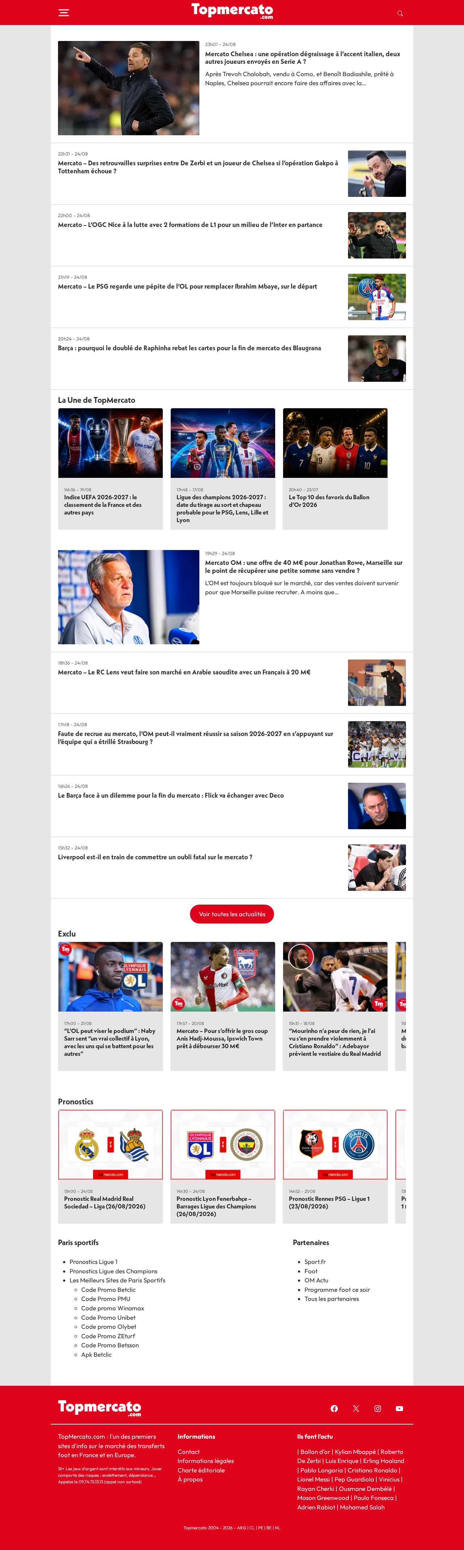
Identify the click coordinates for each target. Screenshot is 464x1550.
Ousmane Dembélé (365, 1488)
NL (278, 1527)
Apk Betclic (96, 1354)
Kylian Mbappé (355, 1451)
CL (252, 1527)
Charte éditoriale (201, 1469)
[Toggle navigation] (64, 12)
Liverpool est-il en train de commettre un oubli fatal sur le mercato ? (155, 857)
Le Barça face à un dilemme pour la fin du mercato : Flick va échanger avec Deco (171, 795)
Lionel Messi (313, 1479)
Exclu (67, 934)
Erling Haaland (383, 1460)
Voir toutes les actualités (232, 914)
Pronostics (76, 1101)
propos (192, 1479)
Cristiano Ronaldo (372, 1469)
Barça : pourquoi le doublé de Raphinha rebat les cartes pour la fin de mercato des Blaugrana (189, 348)
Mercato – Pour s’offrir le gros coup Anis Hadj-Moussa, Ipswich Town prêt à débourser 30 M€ (222, 1038)
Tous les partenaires (331, 1298)
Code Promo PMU (105, 1298)
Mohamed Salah (362, 1506)
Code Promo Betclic (108, 1289)
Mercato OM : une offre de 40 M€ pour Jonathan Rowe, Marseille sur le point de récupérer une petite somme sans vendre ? (303, 566)
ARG (241, 1527)
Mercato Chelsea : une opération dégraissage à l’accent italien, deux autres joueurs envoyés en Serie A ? (302, 58)
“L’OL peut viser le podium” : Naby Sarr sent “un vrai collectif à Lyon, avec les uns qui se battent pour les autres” (110, 1042)
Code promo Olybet (108, 1326)
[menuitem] (400, 12)
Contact (189, 1451)
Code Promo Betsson (110, 1345)
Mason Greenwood (324, 1497)
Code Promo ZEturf (108, 1336)
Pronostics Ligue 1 (93, 1261)
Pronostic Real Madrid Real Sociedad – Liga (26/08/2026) (104, 1202)
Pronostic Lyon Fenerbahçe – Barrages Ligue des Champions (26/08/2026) (216, 1206)
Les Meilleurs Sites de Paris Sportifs (117, 1280)
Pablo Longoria (322, 1469)
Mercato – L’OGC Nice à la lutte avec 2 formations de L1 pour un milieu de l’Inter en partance (190, 224)
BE (269, 1527)
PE (260, 1527)
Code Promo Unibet (108, 1317)
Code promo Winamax (112, 1308)
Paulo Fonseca (374, 1497)
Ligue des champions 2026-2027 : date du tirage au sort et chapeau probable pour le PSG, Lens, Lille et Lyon (222, 508)
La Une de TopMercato (96, 400)
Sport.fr (315, 1261)
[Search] (400, 12)
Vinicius (389, 1479)
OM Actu (316, 1280)
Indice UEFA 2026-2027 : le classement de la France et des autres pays (103, 504)
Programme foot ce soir (337, 1289)
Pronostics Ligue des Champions (113, 1271)
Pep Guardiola (354, 1479)
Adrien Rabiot (316, 1506)
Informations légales (206, 1460)
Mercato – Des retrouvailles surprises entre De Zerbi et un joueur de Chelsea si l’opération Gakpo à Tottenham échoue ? (198, 167)
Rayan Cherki (315, 1488)
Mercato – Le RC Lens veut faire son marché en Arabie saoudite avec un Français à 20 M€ (184, 672)
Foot (311, 1271)
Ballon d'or (315, 1451)
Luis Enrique (342, 1460)
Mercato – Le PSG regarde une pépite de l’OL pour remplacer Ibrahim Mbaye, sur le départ (187, 286)
